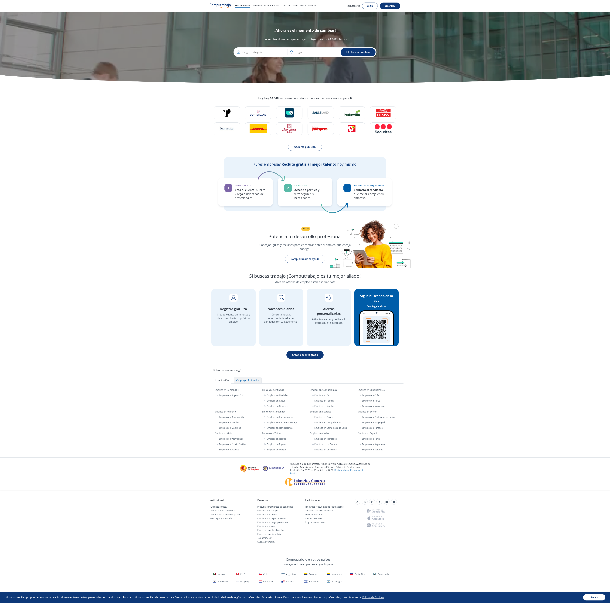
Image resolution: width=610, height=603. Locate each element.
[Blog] (394, 501)
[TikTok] (372, 501)
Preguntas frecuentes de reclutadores (324, 506)
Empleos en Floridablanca (280, 427)
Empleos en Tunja (371, 438)
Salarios (286, 5)
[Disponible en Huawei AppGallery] (376, 525)
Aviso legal (215, 518)
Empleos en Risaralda (321, 411)
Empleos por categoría (268, 510)
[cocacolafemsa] (383, 113)
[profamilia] (352, 113)
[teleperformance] (227, 113)
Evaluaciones (266, 5)
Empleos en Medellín (277, 395)
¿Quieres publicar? (305, 147)
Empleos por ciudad (267, 514)
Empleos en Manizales (325, 438)
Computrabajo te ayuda (305, 259)
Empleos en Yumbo (324, 406)
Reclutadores (353, 5)
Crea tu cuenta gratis (305, 355)
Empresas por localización (270, 530)
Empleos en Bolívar (367, 411)
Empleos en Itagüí (276, 400)
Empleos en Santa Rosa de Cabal (330, 427)
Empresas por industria (269, 534)
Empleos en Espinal (276, 444)
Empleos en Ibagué (276, 438)
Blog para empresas (315, 522)
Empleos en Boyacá (367, 433)
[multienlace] (227, 129)
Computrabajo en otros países (225, 514)
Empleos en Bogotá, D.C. (227, 389)
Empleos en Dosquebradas (327, 422)
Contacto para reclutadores (319, 510)
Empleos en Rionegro (277, 406)
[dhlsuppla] (258, 129)
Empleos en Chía (370, 395)
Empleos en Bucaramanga (280, 417)
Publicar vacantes (314, 514)
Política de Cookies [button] (373, 597)
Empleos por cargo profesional (272, 522)
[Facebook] (379, 501)
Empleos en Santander (274, 411)
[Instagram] (364, 501)
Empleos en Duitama (372, 449)
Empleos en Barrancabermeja (282, 422)
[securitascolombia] (383, 129)
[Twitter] (357, 501)
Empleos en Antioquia (273, 389)
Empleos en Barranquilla (231, 417)
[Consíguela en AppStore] (376, 518)
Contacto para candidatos (223, 510)
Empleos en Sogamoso (373, 444)
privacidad (228, 518)
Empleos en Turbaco (372, 427)
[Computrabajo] (220, 5)
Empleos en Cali (322, 395)
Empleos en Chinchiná (325, 449)
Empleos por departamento (271, 518)
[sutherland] (258, 113)
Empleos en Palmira (324, 400)
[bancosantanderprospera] (321, 129)
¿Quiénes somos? (218, 506)
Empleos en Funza (371, 400)
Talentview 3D (264, 537)
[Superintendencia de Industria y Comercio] (305, 481)
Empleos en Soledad (229, 422)
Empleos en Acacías (229, 449)
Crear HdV (390, 5)
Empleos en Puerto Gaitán (232, 444)
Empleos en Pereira (324, 417)
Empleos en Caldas (319, 433)
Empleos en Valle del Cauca (324, 389)
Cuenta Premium (266, 541)
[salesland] (321, 113)
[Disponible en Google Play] (376, 511)
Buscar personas (313, 518)
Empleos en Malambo (230, 427)
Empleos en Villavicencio (231, 438)
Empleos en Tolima (272, 433)
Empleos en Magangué (373, 422)
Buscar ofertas (242, 5)
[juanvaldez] (289, 129)
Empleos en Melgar (276, 449)
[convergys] (289, 113)
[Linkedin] (386, 501)
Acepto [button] (594, 597)
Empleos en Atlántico (225, 411)
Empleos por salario (267, 526)
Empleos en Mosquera (373, 406)
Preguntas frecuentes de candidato (275, 506)
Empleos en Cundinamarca (371, 389)
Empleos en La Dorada (325, 444)
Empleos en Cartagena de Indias (378, 417)
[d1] (352, 129)
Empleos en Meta (223, 433)
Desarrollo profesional (304, 5)
